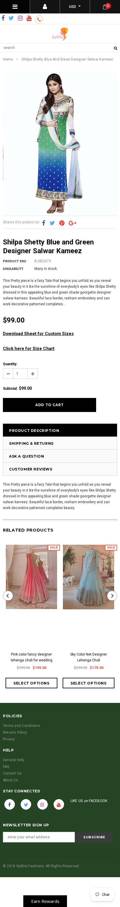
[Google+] (72, 223)
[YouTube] (29, 18)
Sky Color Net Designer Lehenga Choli (88, 657)
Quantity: (10, 364)
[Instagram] (20, 18)
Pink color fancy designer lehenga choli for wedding (31, 657)
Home (8, 59)
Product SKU (14, 261)
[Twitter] (11, 18)
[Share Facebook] (43, 223)
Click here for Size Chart (28, 348)
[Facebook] (3, 18)
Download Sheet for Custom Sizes (38, 333)
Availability (13, 269)
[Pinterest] (61, 223)
